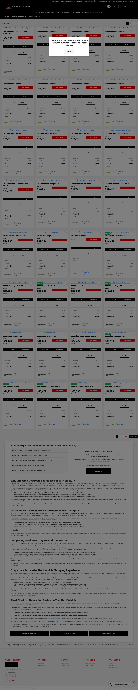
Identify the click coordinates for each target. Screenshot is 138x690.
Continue (69, 51)
